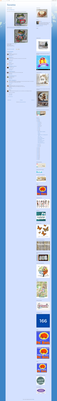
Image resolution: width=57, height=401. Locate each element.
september (39, 125)
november (39, 123)
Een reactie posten (10, 96)
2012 (38, 159)
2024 (38, 121)
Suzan (41, 21)
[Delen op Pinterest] (19, 49)
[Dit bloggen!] (16, 49)
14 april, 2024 (10, 64)
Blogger (33, 399)
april (38, 130)
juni (38, 128)
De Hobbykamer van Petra (12, 66)
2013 (38, 158)
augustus (39, 126)
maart (39, 144)
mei (38, 129)
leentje (10, 62)
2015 (38, 156)
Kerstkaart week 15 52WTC (41, 140)
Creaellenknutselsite (11, 71)
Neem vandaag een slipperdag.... (42, 131)
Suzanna (11, 4)
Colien (10, 84)
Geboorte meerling (40, 137)
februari (39, 145)
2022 (38, 148)
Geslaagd (39, 133)
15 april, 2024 (10, 74)
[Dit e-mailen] (16, 49)
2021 (38, 149)
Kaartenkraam (10, 57)
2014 (38, 157)
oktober (39, 124)
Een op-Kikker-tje (40, 139)
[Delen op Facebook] (18, 49)
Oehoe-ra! (39, 132)
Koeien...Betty (39, 136)
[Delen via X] (17, 49)
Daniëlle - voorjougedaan (12, 80)
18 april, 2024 (10, 88)
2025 (38, 120)
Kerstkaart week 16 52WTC (41, 138)
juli (38, 127)
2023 (38, 147)
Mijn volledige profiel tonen (39, 25)
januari (39, 146)
